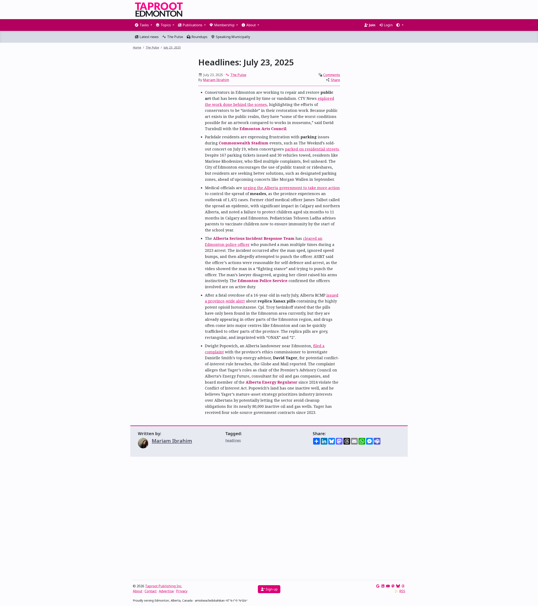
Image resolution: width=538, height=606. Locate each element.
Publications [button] (192, 25)
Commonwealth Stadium (243, 142)
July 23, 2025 (172, 47)
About (137, 591)
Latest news (149, 36)
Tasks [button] (144, 25)
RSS (402, 591)
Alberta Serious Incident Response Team (253, 238)
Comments (331, 75)
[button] (399, 25)
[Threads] (403, 586)
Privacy (181, 591)
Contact (151, 591)
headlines (233, 440)
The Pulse (174, 36)
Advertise (166, 591)
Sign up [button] (271, 589)
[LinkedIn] (383, 586)
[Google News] (378, 586)
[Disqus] (269, 519)
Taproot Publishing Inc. (163, 586)
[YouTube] (388, 586)
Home (137, 47)
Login (388, 25)
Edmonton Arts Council (263, 128)
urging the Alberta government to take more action (291, 187)
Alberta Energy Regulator (271, 382)
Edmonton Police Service (262, 280)
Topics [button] (166, 25)
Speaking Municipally (232, 36)
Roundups (199, 36)
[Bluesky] (398, 586)
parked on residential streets (312, 149)
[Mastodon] (393, 586)
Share (335, 80)
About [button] (251, 25)
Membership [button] (224, 25)
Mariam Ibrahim (216, 80)
